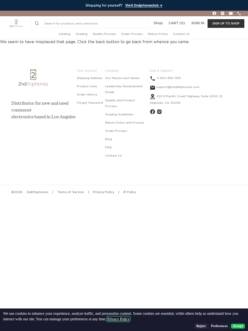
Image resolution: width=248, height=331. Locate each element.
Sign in (197, 23)
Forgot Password (90, 102)
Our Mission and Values (122, 78)
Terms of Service (70, 192)
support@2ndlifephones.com (177, 87)
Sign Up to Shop (226, 23)
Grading (81, 33)
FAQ (108, 147)
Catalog (64, 33)
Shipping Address (89, 78)
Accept (238, 326)
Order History (87, 94)
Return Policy (158, 33)
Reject (201, 326)
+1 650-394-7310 (168, 78)
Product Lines (87, 86)
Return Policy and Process (124, 122)
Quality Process (104, 33)
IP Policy (130, 192)
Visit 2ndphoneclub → (144, 5)
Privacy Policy (103, 192)
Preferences (219, 326)
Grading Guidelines (119, 114)
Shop (158, 23)
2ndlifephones (37, 192)
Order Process (132, 33)
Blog (108, 139)
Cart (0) (177, 23)
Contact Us (181, 33)
